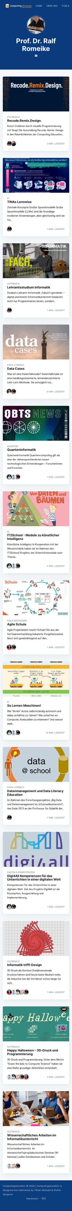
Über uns (52, 6)
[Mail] (36, 55)
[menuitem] (39, 5)
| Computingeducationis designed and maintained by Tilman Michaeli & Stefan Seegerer (32, 1190)
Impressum (32, 1198)
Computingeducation (14, 1185)
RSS (44, 1198)
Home (39, 6)
